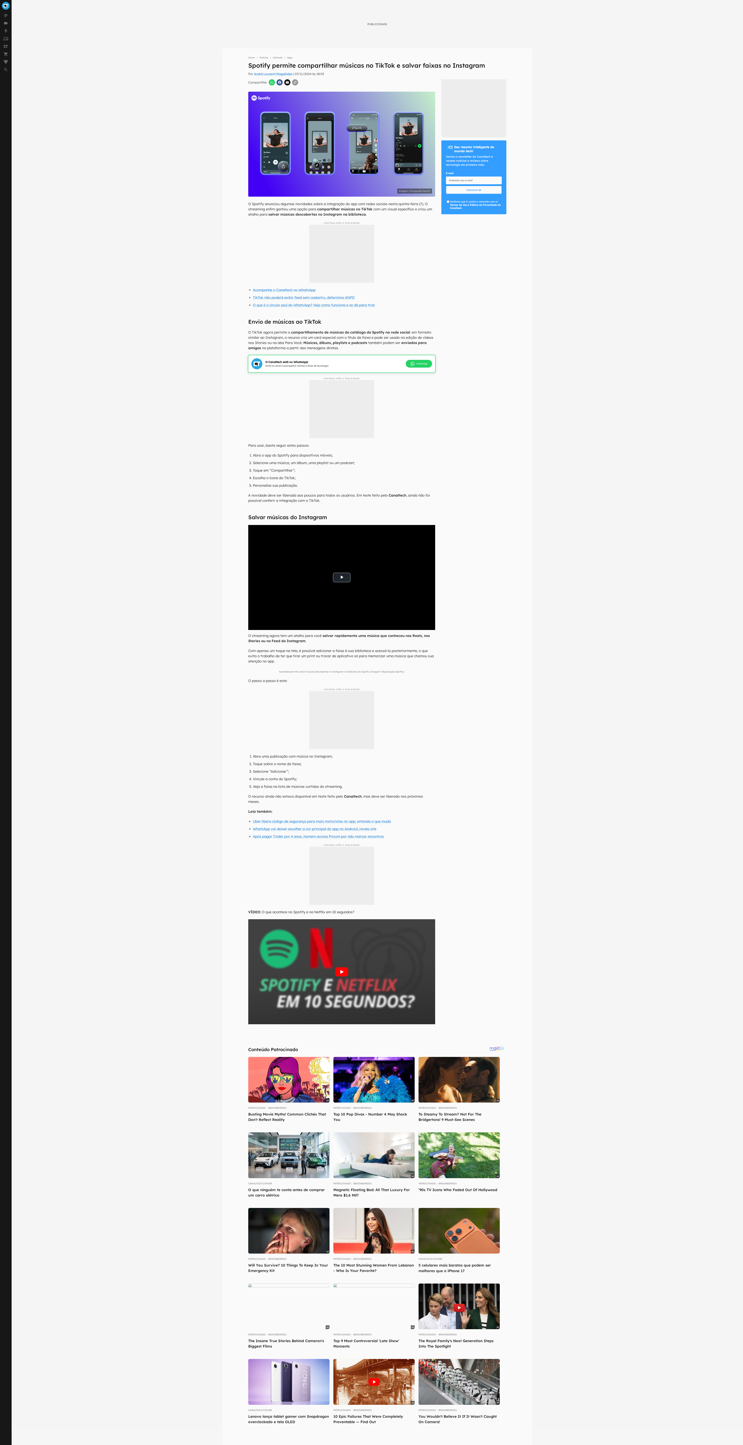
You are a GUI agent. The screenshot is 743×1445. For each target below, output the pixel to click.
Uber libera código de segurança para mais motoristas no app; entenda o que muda (322, 821)
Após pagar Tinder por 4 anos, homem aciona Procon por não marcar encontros (318, 836)
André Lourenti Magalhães (273, 74)
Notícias (263, 57)
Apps (290, 57)
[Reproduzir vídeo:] (341, 971)
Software (277, 57)
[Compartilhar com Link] (295, 82)
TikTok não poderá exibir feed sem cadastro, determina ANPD (303, 297)
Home (251, 57)
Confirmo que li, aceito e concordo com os (475, 205)
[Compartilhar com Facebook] (279, 82)
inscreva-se (474, 189)
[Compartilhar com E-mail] (287, 82)
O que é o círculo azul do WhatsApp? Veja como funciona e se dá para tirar (314, 305)
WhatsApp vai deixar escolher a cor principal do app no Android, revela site (314, 829)
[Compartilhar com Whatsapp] (272, 82)
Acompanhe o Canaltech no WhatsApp (284, 290)
